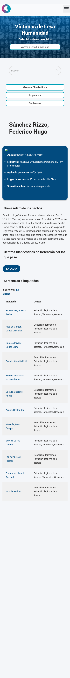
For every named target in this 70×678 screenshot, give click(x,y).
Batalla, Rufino (13, 491)
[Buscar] (56, 70)
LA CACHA (11, 268)
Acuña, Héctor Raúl (15, 410)
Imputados (35, 95)
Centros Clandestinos (35, 87)
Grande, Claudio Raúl (16, 361)
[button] (66, 9)
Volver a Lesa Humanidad (35, 46)
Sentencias (35, 103)
